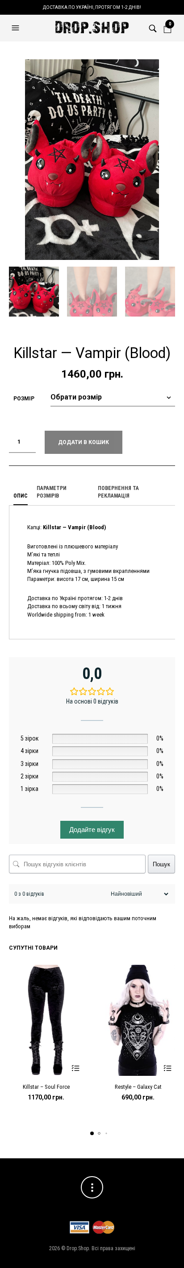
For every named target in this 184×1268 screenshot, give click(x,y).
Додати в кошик (83, 442)
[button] (16, 28)
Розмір (23, 398)
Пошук (161, 864)
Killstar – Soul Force (46, 1086)
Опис (20, 496)
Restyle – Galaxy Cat (138, 1086)
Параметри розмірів (52, 492)
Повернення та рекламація (118, 492)
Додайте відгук (92, 829)
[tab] (20, 496)
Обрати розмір (75, 1068)
